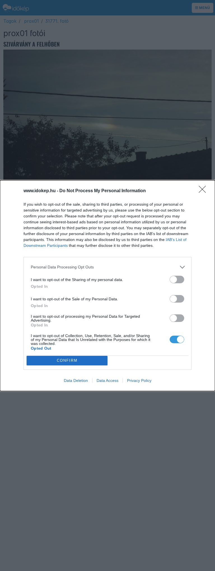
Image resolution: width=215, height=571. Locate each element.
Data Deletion (76, 380)
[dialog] (107, 285)
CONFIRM (67, 360)
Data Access (107, 380)
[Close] (204, 191)
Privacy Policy (139, 380)
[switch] (177, 279)
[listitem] (107, 267)
